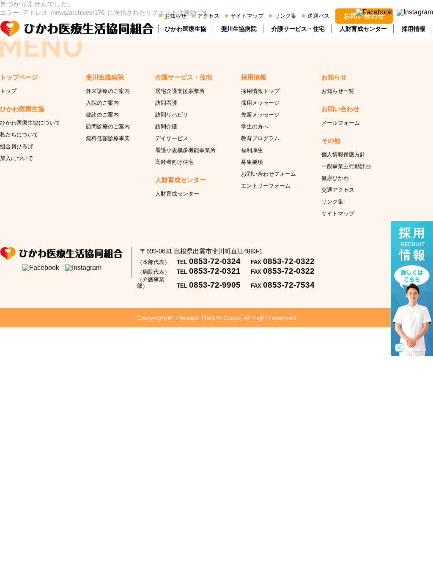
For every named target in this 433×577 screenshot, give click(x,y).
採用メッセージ (260, 103)
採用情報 (413, 28)
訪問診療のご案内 (108, 126)
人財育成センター (363, 28)
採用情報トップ (260, 91)
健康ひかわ (335, 178)
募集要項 (252, 162)
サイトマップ (246, 16)
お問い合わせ (364, 15)
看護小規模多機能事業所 (185, 150)
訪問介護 (166, 126)
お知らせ (175, 16)
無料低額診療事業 (108, 138)
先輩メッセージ (260, 115)
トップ (8, 91)
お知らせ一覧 (337, 91)
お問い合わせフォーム (268, 174)
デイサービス (171, 138)
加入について (16, 158)
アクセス (208, 16)
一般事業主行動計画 (346, 166)
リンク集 (285, 16)
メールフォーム (340, 123)
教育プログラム (260, 138)
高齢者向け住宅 (174, 162)
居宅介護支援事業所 (180, 91)
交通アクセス (337, 190)
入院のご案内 (102, 103)
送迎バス (318, 16)
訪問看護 (166, 103)
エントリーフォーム (265, 185)
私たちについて (19, 134)
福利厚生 (252, 150)
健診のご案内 (102, 115)
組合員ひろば (16, 146)
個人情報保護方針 (343, 154)
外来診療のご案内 (108, 91)
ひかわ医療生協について (30, 123)
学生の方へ (255, 126)
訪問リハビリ (171, 115)
